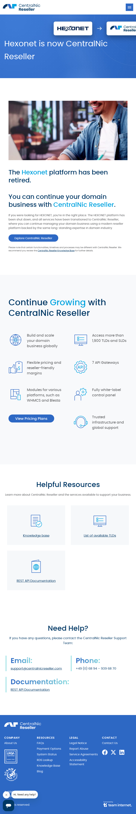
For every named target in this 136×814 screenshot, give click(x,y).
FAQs (40, 743)
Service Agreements (83, 754)
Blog (40, 771)
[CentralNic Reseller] (22, 7)
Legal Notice (78, 743)
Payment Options (49, 748)
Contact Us (110, 743)
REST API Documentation (36, 581)
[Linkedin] (122, 752)
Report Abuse (78, 748)
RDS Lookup (45, 760)
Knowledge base (36, 535)
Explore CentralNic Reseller (33, 238)
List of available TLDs (100, 535)
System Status (47, 754)
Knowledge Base (48, 765)
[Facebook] (105, 752)
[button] (129, 7)
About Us (10, 743)
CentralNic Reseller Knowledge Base (56, 251)
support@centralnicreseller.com (36, 668)
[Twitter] (113, 752)
